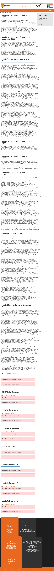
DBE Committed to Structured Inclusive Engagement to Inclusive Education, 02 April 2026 (17, 22)
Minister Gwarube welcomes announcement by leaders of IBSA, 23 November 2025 (16, 47)
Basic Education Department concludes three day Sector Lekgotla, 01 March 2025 (16, 121)
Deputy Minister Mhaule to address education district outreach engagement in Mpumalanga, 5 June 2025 (20, 79)
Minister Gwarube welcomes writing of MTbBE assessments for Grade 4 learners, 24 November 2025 (19, 46)
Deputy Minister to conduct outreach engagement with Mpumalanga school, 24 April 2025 (17, 95)
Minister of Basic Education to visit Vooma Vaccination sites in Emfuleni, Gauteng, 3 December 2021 (19, 239)
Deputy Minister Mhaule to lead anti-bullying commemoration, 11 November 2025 (16, 52)
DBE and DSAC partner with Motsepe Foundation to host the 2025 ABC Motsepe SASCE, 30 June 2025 (19, 68)
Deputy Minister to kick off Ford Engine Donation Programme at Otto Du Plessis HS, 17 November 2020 (20, 316)
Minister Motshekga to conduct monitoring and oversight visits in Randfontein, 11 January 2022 (18, 228)
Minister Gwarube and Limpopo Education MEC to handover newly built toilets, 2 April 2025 (17, 103)
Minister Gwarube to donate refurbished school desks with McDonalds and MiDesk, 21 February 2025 (19, 125)
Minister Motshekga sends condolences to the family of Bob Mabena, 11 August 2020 (16, 339)
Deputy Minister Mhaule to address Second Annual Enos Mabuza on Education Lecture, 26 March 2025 (19, 107)
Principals (11, 560)
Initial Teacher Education (11, 546)
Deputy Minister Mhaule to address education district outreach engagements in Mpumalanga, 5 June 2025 (20, 78)
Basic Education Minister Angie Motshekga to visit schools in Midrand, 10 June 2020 (16, 356)
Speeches (40, 24)
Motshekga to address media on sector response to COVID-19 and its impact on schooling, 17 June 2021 (20, 280)
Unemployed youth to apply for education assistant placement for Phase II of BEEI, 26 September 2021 (20, 258)
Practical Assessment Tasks (27, 528)
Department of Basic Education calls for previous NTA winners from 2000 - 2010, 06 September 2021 (19, 260)
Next (12, 377)
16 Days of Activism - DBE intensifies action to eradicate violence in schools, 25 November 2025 (18, 45)
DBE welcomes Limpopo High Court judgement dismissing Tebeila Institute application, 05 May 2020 (19, 365)
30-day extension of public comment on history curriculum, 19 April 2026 (14, 20)
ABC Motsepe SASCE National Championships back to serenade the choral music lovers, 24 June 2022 (19, 191)
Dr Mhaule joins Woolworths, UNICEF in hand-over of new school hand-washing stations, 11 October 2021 (20, 250)
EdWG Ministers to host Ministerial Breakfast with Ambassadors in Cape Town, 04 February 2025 (18, 132)
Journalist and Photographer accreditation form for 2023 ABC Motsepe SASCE (15, 163)
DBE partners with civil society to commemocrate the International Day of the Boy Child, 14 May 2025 (19, 88)
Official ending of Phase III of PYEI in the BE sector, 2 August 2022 (13, 185)
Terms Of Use (23, 569)
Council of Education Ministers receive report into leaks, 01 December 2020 (15, 312)
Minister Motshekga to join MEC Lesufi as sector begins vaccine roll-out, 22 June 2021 (16, 278)
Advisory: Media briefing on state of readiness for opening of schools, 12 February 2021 (17, 296)
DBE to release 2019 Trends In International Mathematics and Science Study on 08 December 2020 (19, 310)
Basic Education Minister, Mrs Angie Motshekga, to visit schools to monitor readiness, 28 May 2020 (19, 359)
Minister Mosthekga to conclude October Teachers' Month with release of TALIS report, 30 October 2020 (20, 327)
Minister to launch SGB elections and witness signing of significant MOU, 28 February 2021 (17, 294)
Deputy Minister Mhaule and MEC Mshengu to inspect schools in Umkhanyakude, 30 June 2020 (18, 350)
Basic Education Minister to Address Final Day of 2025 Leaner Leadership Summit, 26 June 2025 (18, 70)
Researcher (11, 563)
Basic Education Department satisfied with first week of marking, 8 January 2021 (15, 299)
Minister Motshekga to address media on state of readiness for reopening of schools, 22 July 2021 (19, 268)
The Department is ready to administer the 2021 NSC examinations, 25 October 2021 (16, 243)
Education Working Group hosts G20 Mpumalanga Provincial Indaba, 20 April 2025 (16, 97)
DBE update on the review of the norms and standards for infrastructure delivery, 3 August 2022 (18, 184)
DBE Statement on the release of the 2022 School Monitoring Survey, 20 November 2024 (17, 146)
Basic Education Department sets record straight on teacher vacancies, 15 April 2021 (16, 290)
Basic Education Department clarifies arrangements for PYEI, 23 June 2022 (14, 192)
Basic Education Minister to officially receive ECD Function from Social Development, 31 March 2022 (19, 201)
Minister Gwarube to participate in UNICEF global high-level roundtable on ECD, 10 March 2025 (18, 114)
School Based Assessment (27, 529)
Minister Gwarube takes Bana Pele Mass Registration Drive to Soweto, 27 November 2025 (17, 44)
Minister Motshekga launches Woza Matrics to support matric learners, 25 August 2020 (17, 336)
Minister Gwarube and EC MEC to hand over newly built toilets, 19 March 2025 (15, 110)
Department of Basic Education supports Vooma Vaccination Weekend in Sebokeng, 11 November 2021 (20, 242)
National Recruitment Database (11, 547)
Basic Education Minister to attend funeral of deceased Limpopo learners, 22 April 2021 (17, 288)
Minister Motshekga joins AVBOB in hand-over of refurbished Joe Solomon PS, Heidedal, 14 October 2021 (20, 247)
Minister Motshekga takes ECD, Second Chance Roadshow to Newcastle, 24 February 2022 (17, 208)
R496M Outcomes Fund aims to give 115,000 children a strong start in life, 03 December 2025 (18, 65)
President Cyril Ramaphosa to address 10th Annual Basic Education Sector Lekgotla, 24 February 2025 (19, 126)
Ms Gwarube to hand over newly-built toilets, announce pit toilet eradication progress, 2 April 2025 (19, 104)
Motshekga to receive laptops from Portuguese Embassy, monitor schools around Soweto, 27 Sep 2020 (20, 330)
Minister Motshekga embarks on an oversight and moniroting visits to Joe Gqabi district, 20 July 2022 (19, 187)
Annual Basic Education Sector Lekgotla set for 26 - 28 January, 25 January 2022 (15, 218)
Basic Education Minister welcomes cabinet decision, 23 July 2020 (13, 341)
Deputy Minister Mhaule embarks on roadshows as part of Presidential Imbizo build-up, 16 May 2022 (19, 195)
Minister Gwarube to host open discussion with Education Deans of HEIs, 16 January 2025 (17, 133)
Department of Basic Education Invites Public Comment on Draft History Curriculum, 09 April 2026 (19, 23)
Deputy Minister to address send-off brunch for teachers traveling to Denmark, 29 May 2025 (17, 83)
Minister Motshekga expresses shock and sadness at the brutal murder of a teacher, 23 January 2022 (19, 219)
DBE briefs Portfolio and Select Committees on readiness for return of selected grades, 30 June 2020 (19, 349)
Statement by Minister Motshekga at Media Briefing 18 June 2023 (13, 167)
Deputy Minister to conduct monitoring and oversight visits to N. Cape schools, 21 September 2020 (19, 332)
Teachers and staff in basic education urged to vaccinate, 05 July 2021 (13, 271)
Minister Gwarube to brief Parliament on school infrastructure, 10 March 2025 (15, 115)
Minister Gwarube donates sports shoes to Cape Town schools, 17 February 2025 (16, 127)
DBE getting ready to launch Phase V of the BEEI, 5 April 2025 (12, 102)
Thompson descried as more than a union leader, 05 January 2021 (13, 300)
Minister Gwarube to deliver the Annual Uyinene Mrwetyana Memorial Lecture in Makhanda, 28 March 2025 (20, 106)
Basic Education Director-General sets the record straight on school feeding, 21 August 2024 (18, 147)
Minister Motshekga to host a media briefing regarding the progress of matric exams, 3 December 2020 (20, 311)
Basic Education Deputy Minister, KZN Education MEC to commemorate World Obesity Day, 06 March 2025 (20, 117)
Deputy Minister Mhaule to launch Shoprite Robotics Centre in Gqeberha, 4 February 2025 (17, 131)
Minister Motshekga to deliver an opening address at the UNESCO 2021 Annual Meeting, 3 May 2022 (19, 198)
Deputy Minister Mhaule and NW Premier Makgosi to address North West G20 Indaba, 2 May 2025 (18, 94)
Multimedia (40, 20)
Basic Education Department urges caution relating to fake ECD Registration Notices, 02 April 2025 (19, 105)
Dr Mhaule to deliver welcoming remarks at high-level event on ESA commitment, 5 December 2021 (19, 238)
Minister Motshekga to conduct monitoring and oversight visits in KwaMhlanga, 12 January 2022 (18, 225)
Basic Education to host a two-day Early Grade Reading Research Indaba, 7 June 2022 (16, 194)
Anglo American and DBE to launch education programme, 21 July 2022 (14, 186)
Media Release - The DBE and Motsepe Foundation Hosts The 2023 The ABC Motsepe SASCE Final (19, 166)
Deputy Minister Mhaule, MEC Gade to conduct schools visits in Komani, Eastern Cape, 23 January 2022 (19, 220)
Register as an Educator (11, 549)
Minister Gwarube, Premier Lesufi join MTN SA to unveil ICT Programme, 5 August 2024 (17, 152)
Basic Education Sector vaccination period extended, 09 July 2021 (13, 270)
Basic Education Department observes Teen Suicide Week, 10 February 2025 (15, 129)
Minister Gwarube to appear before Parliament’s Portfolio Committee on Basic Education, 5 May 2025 (19, 93)
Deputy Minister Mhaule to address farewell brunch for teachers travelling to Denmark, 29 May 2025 (19, 84)
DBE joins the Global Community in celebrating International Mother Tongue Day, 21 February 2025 (19, 124)
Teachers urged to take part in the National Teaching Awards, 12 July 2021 (14, 269)
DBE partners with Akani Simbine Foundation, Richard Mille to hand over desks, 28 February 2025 (18, 122)
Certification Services (11, 555)
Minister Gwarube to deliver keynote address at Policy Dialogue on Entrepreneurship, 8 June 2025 (19, 76)
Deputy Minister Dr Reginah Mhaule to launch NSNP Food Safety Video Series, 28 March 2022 (18, 202)
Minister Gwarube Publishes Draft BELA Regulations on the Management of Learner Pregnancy (18, 26)
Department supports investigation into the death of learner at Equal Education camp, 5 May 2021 (19, 286)
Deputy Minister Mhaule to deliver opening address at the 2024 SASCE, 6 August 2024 (16, 150)
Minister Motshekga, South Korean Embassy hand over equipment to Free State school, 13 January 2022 (20, 224)
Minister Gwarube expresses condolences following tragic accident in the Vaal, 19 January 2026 (18, 30)
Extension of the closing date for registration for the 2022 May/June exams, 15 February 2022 (18, 210)
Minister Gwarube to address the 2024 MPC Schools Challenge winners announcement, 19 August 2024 (20, 148)
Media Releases (41, 19)
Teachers (11, 558)
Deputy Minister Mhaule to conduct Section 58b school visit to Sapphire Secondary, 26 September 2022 (20, 181)
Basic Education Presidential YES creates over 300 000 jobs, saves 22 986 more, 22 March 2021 (18, 292)
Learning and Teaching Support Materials (27, 531)
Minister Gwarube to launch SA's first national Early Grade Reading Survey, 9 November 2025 (18, 53)
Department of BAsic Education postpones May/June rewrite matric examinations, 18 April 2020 (18, 367)
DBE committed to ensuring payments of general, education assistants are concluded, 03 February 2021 (20, 297)
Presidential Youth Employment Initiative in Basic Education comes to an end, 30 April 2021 (17, 287)
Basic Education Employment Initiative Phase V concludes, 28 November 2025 (15, 43)
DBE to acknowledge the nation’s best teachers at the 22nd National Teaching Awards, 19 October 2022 (20, 180)
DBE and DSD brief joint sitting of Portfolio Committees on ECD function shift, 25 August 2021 (18, 262)
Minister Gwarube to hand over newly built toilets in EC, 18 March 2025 (14, 111)
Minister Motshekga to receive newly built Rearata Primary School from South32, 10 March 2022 (18, 206)
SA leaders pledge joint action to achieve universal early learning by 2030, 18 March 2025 (17, 112)
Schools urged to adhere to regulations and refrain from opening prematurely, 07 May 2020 (17, 363)
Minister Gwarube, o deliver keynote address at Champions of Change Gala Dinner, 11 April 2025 (18, 101)
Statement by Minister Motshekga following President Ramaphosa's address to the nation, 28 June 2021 (20, 273)
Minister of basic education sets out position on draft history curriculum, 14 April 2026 (16, 27)
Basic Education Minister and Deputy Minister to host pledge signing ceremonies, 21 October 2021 (19, 244)
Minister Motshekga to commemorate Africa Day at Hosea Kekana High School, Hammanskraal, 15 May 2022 (21, 196)
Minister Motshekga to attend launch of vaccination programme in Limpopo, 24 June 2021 (17, 276)
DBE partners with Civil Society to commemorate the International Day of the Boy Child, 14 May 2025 (19, 87)
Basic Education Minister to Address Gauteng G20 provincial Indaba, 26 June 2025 (16, 69)
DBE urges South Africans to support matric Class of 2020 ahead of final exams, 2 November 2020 (19, 322)
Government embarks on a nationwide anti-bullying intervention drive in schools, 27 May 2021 (18, 283)
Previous (8, 377)
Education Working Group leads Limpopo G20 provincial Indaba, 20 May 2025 (15, 96)
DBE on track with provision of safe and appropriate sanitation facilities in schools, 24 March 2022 (19, 203)
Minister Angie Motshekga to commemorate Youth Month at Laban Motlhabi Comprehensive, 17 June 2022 (20, 193)
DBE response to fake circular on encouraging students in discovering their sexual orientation (18, 161)
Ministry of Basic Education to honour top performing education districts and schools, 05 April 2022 (19, 200)
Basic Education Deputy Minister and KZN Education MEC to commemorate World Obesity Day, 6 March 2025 (21, 120)
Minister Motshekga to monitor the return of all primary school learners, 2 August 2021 (17, 267)
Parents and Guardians (11, 559)
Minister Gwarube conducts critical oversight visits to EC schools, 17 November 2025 (16, 51)
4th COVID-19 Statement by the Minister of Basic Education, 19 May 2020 (14, 360)
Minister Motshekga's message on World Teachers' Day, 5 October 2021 (14, 253)
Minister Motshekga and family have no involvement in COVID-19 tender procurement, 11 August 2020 (19, 338)
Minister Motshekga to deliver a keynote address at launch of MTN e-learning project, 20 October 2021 (20, 245)
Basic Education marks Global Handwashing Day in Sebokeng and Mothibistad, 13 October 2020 (18, 324)
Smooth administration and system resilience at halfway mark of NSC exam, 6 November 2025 (18, 54)
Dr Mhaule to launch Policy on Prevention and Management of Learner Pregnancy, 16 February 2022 (19, 209)
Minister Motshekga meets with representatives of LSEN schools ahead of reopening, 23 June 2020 (19, 353)
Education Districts (11, 561)
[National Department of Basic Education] (27, 5)
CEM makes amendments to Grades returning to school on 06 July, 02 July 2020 (15, 348)
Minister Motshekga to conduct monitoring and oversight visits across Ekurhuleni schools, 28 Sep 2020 (20, 329)
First (6, 377)
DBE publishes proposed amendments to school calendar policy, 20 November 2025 (16, 49)
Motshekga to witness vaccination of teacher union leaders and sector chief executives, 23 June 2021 (19, 277)
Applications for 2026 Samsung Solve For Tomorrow (10, 21)
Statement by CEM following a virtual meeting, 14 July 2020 (12, 342)
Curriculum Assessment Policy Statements (27, 527)
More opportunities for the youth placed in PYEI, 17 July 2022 (12, 189)
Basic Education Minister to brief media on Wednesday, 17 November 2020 (14, 315)
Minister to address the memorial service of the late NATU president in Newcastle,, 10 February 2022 (19, 212)
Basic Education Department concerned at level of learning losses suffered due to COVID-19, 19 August (20, 266)
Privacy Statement (31, 569)
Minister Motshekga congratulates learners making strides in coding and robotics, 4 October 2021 (19, 254)
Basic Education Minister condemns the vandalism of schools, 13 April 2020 (15, 369)
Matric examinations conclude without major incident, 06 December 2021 (14, 236)
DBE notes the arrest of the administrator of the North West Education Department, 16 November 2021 (20, 241)
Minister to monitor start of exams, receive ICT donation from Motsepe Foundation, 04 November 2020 (20, 323)
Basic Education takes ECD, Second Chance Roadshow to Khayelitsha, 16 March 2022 (16, 204)
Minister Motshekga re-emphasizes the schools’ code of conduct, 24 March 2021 (15, 291)
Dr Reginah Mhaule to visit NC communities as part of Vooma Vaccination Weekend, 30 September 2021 (20, 257)
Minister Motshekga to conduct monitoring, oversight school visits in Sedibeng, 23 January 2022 (18, 221)
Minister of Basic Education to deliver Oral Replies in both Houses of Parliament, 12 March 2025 (18, 113)
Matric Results (27, 524)
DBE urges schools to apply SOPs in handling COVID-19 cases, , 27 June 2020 (15, 351)
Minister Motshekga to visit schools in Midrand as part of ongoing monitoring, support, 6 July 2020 (19, 346)
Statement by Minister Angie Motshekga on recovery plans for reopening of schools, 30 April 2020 (19, 366)
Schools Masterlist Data (11, 543)
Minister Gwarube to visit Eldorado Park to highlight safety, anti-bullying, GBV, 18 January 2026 (18, 31)
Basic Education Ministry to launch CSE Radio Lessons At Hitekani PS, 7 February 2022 (16, 214)
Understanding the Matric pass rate (7, 66)
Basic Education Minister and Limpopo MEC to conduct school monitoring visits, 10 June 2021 (18, 281)
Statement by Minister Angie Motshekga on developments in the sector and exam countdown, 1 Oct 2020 (20, 328)
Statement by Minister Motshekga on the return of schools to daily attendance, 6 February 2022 (18, 215)
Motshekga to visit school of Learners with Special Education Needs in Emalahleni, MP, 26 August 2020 (20, 334)
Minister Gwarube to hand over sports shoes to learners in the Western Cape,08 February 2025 (18, 130)
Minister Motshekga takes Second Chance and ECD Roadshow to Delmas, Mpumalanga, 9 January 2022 (20, 229)
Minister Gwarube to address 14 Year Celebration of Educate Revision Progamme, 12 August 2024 (19, 149)
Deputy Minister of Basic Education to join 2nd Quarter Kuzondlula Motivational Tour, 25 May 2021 (19, 285)
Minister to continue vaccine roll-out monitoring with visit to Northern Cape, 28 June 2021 (17, 272)
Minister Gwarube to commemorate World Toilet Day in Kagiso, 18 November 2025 (16, 50)
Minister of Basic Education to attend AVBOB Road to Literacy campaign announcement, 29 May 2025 (19, 85)
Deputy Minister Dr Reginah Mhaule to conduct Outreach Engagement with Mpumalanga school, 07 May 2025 (21, 92)
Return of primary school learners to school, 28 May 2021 (11, 282)
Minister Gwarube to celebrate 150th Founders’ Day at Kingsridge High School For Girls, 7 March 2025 (19, 116)
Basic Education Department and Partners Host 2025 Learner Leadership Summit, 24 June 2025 (18, 72)
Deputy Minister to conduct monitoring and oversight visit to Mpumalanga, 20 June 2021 (17, 279)
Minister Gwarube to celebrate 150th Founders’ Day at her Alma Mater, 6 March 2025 (16, 119)
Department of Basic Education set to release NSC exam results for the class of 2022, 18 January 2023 (19, 168)
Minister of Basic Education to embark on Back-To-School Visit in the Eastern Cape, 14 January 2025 (19, 136)
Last (14, 377)
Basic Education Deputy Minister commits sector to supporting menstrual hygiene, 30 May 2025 (18, 82)
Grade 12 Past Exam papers (27, 521)
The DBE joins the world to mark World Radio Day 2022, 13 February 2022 (14, 211)
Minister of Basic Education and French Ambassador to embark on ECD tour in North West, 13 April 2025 (20, 98)
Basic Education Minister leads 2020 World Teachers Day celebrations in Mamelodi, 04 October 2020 (19, 325)
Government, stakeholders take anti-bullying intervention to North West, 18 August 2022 (17, 183)
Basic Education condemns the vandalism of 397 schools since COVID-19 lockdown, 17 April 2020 (19, 368)
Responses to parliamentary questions (45, 23)
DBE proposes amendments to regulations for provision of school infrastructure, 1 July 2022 (18, 190)
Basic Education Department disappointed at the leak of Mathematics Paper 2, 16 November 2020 (19, 318)
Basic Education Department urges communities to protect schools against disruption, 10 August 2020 (20, 340)
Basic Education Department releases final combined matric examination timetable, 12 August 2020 (19, 337)
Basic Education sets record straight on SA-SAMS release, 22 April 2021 (14, 289)
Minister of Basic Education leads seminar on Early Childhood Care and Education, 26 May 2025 (18, 86)
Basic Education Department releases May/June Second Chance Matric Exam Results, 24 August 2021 (19, 263)
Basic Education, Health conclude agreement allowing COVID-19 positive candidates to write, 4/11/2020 (20, 321)
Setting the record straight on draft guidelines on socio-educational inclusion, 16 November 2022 (19, 177)
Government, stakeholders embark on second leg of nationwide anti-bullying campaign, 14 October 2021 (20, 249)
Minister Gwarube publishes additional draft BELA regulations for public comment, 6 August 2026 (19, 29)
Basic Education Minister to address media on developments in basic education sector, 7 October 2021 (19, 252)
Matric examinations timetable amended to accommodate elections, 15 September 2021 (17, 259)
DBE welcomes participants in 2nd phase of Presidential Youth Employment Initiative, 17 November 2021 (20, 240)
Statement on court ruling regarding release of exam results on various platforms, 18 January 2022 (19, 222)
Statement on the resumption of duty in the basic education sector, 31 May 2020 (15, 358)
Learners (11, 557)
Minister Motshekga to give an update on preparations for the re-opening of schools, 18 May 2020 (19, 361)
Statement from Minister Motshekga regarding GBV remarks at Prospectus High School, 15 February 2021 (20, 295)
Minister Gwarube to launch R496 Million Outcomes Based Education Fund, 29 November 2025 (18, 42)
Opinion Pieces (41, 22)
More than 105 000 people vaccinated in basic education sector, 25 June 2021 (15, 275)
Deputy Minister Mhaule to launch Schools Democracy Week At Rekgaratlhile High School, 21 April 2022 (20, 199)
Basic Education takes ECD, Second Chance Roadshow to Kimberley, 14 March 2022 (16, 205)
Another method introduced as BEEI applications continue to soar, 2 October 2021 (16, 256)
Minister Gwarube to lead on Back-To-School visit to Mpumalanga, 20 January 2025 (16, 134)
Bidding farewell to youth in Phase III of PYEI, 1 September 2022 (12, 182)
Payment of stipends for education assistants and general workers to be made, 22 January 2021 (18, 298)
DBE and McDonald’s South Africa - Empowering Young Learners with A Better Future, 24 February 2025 (19, 123)
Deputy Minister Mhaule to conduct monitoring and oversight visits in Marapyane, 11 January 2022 (19, 227)
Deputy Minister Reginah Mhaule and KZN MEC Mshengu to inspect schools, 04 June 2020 (17, 357)
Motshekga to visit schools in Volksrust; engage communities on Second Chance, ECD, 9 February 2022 (20, 213)
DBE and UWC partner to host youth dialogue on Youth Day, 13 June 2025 (14, 73)
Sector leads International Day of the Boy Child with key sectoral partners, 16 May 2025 (17, 89)
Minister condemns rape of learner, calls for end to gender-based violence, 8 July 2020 (17, 344)
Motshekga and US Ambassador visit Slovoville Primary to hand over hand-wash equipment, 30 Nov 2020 (20, 313)
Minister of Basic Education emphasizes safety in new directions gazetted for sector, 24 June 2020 (19, 352)
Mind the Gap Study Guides (27, 530)
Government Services (32, 551)
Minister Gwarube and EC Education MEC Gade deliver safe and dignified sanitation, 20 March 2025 (19, 108)
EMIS (11, 541)
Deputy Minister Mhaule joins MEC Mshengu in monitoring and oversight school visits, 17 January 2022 (19, 223)
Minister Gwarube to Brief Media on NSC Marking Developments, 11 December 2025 (16, 64)
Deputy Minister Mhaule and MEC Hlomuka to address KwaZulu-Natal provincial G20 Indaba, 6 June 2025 (20, 77)
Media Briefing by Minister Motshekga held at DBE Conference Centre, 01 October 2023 (17, 164)
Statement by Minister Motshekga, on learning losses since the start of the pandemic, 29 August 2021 (19, 261)
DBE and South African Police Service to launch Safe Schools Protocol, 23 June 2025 (16, 74)
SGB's (11, 562)
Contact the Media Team (42, 18)
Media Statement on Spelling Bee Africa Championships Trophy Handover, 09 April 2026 (17, 24)
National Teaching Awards (11, 548)
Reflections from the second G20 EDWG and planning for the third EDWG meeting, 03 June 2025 (18, 81)
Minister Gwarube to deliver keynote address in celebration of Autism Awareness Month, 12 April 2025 (19, 100)
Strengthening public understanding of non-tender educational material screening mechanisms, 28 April (20, 28)
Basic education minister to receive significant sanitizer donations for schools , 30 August (17, 333)
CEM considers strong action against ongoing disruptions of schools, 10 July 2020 (16, 343)
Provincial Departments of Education (32, 550)
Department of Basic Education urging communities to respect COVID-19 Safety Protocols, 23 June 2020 (20, 355)
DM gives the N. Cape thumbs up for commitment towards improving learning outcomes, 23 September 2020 (21, 331)
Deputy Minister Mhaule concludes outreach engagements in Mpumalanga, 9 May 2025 (17, 91)
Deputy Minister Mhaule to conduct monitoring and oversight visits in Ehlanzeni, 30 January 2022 (18, 217)
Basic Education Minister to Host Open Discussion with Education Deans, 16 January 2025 (17, 135)
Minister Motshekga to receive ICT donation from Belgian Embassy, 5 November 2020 (16, 320)
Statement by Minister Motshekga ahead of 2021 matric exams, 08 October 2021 (15, 251)
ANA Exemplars (27, 523)
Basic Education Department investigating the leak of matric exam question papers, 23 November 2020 (20, 314)
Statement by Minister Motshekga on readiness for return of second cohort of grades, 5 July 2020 (18, 347)
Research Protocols (11, 542)
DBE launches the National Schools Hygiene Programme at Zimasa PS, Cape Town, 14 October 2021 (19, 248)
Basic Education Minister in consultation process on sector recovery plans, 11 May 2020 (17, 362)
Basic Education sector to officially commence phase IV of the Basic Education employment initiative (19, 162)
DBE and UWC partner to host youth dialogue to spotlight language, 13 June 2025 (16, 75)
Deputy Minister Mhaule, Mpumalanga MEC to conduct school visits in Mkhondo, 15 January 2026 (18, 32)
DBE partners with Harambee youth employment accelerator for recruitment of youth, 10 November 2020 (20, 319)
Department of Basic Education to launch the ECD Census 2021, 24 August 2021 (15, 264)
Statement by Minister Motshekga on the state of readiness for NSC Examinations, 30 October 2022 (19, 178)
